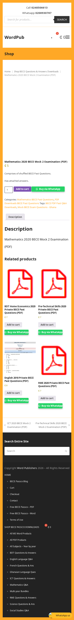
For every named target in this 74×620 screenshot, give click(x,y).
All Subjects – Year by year (23, 546)
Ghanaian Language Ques (23, 572)
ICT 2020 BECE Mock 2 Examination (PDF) (17, 425)
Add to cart (22, 189)
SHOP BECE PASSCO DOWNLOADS (21, 527)
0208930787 (43, 13)
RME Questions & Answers (23, 597)
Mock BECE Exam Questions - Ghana (37, 207)
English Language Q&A (21, 559)
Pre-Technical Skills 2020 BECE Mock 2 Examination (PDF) (50, 425)
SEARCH (62, 19)
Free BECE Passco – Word (22, 513)
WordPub (14, 37)
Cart (12, 487)
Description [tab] (15, 217)
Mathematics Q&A (19, 584)
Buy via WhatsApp (49, 189)
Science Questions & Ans (22, 604)
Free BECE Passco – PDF (22, 507)
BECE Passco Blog (19, 481)
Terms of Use (16, 519)
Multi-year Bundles (19, 591)
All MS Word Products (20, 533)
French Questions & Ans (22, 565)
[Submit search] (66, 451)
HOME (7, 474)
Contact (14, 500)
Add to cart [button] (13, 324)
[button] (68, 37)
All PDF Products (18, 539)
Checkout (14, 494)
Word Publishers (27, 468)
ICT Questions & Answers (22, 578)
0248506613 (39, 7)
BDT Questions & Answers (23, 552)
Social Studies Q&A (19, 610)
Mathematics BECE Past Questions (35, 199)
